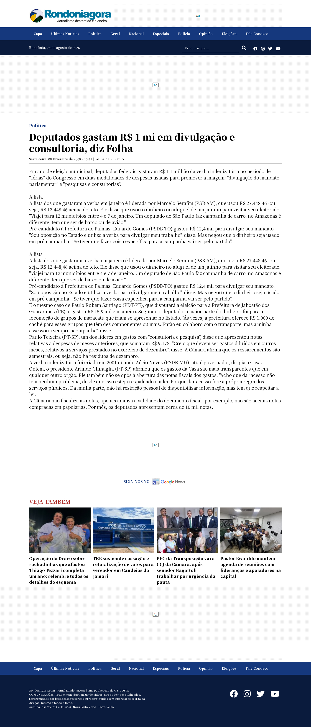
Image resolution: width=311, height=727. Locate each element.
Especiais (161, 33)
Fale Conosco (257, 33)
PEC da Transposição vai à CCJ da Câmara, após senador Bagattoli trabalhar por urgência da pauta (186, 570)
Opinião (206, 33)
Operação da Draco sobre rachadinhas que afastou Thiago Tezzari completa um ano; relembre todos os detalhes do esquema (58, 570)
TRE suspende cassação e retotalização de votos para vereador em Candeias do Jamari (123, 567)
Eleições (229, 33)
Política (94, 33)
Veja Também (50, 501)
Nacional (136, 33)
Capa (38, 33)
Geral (115, 33)
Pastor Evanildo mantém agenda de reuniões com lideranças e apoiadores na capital (250, 567)
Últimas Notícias (65, 33)
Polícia (184, 33)
